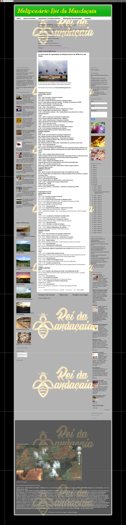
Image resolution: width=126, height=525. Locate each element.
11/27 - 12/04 (97, 188)
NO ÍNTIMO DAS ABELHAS (99, 368)
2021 (94, 165)
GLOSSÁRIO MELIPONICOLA (98, 247)
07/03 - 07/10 (97, 208)
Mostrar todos (107, 409)
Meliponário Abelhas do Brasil (100, 290)
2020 (94, 167)
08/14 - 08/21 (97, 199)
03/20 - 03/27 (97, 228)
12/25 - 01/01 (97, 185)
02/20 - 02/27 (97, 232)
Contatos (88, 18)
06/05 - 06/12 (97, 212)
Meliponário (42, 24)
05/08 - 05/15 (97, 218)
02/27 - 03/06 (97, 230)
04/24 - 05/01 (97, 220)
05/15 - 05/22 (97, 216)
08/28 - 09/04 (97, 197)
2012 (94, 182)
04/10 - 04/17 (97, 224)
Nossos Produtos (30, 18)
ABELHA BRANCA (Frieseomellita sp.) (99, 75)
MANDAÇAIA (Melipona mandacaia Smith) (27, 165)
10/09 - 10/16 (97, 190)
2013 (94, 180)
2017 (94, 171)
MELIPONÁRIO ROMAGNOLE (98, 265)
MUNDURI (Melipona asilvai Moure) (99, 87)
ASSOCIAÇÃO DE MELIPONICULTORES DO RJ (98, 241)
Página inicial (63, 295)
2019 (94, 169)
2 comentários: (68, 289)
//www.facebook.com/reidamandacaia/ (54, 45)
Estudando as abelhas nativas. (100, 341)
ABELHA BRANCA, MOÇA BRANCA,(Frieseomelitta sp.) (28, 177)
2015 (94, 175)
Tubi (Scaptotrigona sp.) (96, 92)
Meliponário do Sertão (98, 352)
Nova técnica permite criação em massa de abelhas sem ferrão (27, 120)
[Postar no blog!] (78, 290)
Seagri (92, 268)
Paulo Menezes (96, 367)
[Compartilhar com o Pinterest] (83, 290)
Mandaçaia (101, 397)
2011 (94, 184)
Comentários (21, 356)
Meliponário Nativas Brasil (99, 395)
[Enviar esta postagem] (75, 289)
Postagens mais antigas (80, 295)
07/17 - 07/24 (97, 205)
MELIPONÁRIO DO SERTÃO (97, 260)
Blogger (75, 512)
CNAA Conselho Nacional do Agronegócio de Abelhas (22, 70)
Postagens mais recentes (46, 295)
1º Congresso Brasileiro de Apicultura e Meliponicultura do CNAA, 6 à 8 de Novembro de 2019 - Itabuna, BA (25, 77)
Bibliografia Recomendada (72, 18)
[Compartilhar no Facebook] (81, 290)
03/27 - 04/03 (97, 226)
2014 (94, 178)
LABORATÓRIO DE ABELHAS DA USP (100, 258)
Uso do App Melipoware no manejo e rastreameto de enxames (24, 73)
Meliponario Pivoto (97, 274)
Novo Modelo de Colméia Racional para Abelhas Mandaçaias (28, 200)
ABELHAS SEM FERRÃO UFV (98, 238)
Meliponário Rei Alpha (98, 405)
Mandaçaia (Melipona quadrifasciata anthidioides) (27, 188)
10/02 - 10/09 (97, 195)
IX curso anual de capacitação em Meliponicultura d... (101, 192)
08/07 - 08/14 (97, 201)
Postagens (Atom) (46, 298)
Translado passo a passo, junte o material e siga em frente (28, 108)
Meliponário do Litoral (98, 380)
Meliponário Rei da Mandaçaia (56, 10)
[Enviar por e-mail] (77, 290)
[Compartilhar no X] (80, 290)
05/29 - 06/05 (97, 214)
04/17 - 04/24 (97, 222)
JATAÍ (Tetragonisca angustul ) (98, 82)
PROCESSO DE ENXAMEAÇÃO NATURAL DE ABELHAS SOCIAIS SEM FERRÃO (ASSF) (28, 154)
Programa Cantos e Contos (97, 266)
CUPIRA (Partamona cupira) (97, 78)
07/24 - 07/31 (97, 203)
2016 (94, 173)
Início (19, 18)
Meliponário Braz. (97, 339)
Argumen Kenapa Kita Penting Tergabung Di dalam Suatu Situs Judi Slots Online (100, 292)
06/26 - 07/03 (97, 210)
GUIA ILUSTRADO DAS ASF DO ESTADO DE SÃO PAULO (98, 249)
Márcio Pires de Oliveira (95, 415)
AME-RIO (95, 305)
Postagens (20, 353)
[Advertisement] (25, 43)
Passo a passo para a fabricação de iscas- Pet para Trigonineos (27, 96)
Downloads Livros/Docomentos (49, 18)
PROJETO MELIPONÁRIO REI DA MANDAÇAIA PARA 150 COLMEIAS (28, 132)
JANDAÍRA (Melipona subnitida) (98, 80)
